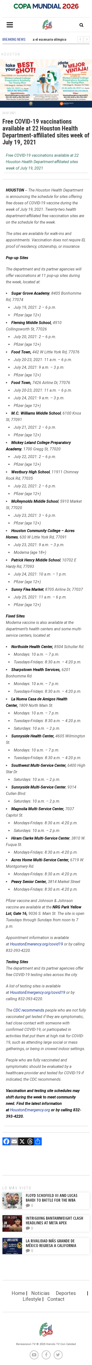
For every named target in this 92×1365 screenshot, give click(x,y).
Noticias (40, 1293)
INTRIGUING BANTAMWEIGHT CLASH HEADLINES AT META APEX (54, 1220)
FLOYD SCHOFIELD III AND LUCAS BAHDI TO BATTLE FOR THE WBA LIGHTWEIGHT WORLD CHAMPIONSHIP (56, 1200)
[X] (22, 1142)
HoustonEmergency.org (30, 1110)
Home (18, 1293)
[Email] (14, 1142)
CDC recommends (28, 1010)
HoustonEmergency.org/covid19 (37, 992)
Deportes (66, 1293)
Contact (56, 1299)
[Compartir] (38, 1142)
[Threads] (30, 1142)
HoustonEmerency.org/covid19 (36, 944)
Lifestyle (32, 1299)
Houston (10, 54)
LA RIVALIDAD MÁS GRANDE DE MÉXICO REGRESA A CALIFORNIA (51, 1243)
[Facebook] (6, 1142)
